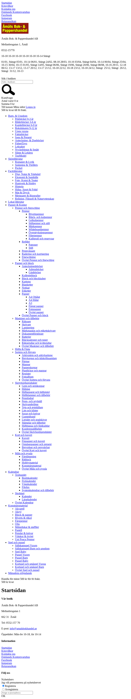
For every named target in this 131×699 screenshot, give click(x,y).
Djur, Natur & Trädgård (27, 174)
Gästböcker (35, 272)
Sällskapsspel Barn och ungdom (32, 548)
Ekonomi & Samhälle (26, 177)
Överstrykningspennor (41, 232)
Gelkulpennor (36, 220)
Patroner (33, 244)
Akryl (18, 511)
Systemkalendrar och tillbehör (38, 490)
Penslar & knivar (24, 533)
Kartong (26, 281)
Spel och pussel (16, 542)
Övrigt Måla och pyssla (34, 468)
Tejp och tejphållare (32, 407)
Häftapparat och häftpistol (36, 392)
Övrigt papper (36, 312)
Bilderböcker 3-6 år (25, 122)
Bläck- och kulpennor (40, 217)
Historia (19, 186)
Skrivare (26, 324)
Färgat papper (36, 306)
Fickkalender (29, 481)
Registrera (10, 686)
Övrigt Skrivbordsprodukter (37, 431)
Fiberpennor (35, 235)
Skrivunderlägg (30, 404)
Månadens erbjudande (20, 573)
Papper (25, 293)
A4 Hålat (34, 300)
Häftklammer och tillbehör (36, 395)
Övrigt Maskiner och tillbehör (38, 346)
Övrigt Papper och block (35, 315)
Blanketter (27, 284)
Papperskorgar (29, 367)
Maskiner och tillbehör (27, 318)
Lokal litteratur (16, 201)
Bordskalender (30, 478)
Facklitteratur (15, 171)
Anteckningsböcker (32, 266)
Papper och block (24, 263)
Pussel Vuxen (22, 554)
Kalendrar (13, 471)
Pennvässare (28, 250)
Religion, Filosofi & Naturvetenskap (34, 198)
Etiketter (26, 290)
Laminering (28, 327)
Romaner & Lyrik (24, 161)
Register (26, 373)
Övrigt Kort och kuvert (34, 450)
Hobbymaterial (30, 462)
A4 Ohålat (34, 296)
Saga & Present (23, 137)
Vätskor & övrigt (24, 536)
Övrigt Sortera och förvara (36, 379)
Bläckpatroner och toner (35, 339)
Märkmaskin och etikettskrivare (39, 330)
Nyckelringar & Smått (27, 149)
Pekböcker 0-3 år (24, 118)
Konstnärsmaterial (31, 465)
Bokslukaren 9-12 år (26, 128)
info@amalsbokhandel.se (23, 628)
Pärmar (26, 361)
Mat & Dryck (22, 192)
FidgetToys (21, 143)
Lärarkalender (29, 499)
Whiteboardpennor (39, 229)
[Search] (8, 94)
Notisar (26, 287)
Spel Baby (20, 551)
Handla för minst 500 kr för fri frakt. (20, 580)
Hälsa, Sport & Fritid (26, 189)
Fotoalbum (27, 376)
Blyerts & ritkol (23, 517)
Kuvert (25, 438)
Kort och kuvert (23, 435)
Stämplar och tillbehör (34, 422)
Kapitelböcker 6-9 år (26, 125)
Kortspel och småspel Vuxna (30, 563)
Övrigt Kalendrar (24, 502)
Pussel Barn (21, 557)
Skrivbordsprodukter (26, 382)
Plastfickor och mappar (34, 370)
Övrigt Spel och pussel (27, 570)
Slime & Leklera (24, 152)
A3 (30, 303)
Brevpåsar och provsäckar (36, 447)
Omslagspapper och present (37, 444)
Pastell (18, 530)
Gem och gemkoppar (33, 385)
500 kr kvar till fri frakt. (14, 110)
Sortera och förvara (25, 352)
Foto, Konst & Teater (26, 180)
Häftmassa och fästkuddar (36, 425)
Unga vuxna (21, 131)
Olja (17, 524)
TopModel (20, 155)
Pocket (18, 168)
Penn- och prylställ (32, 401)
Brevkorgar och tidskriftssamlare (39, 358)
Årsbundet (20, 474)
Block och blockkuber (34, 278)
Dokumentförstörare (32, 333)
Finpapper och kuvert (33, 441)
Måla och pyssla (23, 453)
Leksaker (20, 146)
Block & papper (23, 514)
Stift (31, 247)
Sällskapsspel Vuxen (26, 545)
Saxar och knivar (31, 413)
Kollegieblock (29, 275)
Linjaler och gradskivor (34, 419)
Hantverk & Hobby (25, 183)
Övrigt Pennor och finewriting (38, 260)
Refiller (26, 241)
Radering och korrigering (35, 253)
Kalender (27, 496)
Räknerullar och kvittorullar (37, 342)
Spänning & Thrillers (26, 164)
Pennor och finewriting (27, 207)
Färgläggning (29, 456)
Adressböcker (36, 269)
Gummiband (28, 416)
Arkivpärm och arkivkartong (37, 355)
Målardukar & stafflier (27, 527)
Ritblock (26, 459)
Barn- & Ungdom (17, 115)
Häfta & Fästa (22, 349)
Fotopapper (35, 309)
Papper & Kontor (17, 204)
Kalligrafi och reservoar (41, 238)
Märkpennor (35, 226)
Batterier (26, 336)
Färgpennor (21, 520)
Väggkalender (29, 484)
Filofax (26, 487)
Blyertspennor (36, 214)
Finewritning (29, 257)
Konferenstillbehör (32, 428)
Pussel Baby (21, 560)
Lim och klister (30, 410)
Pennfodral (28, 398)
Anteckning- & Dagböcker (29, 140)
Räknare (26, 321)
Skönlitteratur (15, 158)
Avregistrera (11, 689)
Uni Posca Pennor (24, 539)
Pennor (26, 211)
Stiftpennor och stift (39, 223)
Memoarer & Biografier (27, 195)
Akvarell (19, 508)
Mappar (26, 364)
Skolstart (19, 493)
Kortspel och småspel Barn (29, 567)
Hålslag (26, 389)
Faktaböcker (21, 134)
